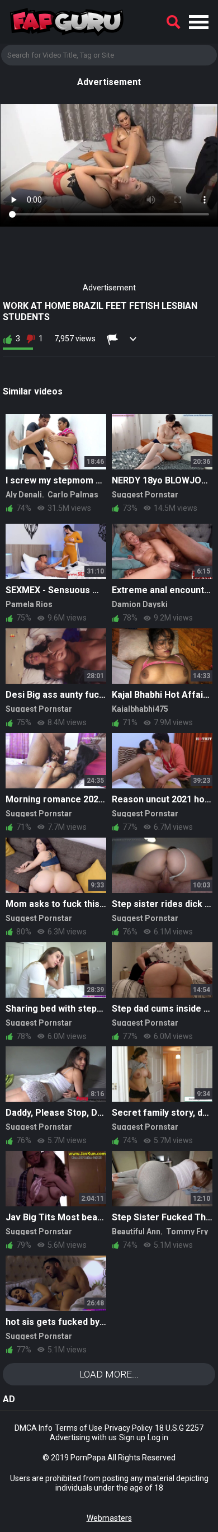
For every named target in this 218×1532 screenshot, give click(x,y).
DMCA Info (34, 1427)
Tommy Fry (187, 1231)
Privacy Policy (129, 1427)
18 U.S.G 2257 (179, 1427)
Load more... (109, 1374)
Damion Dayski (140, 604)
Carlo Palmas (73, 494)
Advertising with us (83, 1437)
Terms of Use (78, 1427)
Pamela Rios (29, 604)
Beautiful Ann (136, 1231)
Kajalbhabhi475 (140, 708)
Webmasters (109, 1518)
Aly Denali (24, 494)
